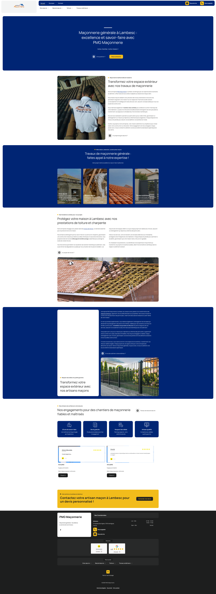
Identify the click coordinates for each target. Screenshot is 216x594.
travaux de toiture (88, 229)
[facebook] (60, 530)
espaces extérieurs (106, 313)
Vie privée (109, 588)
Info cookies (116, 588)
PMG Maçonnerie (121, 91)
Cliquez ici (63, 475)
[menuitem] (43, 3)
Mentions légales (101, 588)
